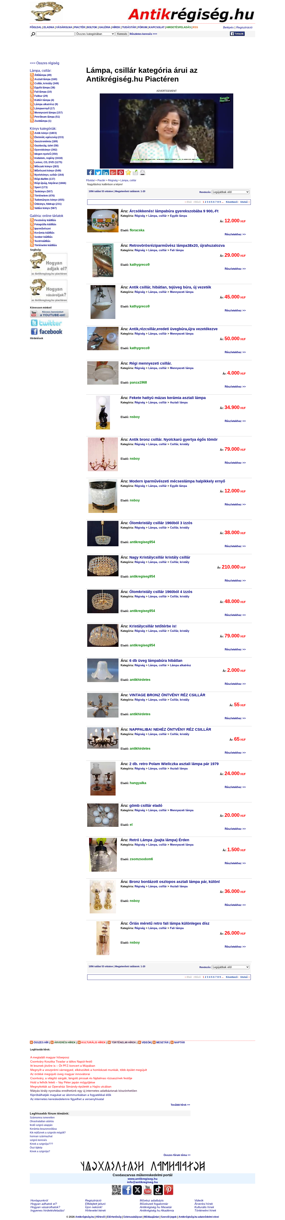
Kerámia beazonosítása (43, 1128)
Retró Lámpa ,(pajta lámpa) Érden (159, 840)
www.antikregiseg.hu (143, 1178)
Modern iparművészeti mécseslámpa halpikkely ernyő (177, 481)
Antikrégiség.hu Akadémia (157, 1210)
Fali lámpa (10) (43, 91)
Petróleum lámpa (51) (47, 116)
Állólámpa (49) (43, 75)
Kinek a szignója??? (41, 1143)
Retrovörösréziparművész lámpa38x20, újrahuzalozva (177, 245)
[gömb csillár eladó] (103, 815)
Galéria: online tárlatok (46, 216)
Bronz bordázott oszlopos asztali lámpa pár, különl (174, 882)
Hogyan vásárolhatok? (45, 1207)
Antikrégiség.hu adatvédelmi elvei (199, 1216)
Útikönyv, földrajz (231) (48, 204)
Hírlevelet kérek (95, 1210)
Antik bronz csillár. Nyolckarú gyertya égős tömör (173, 439)
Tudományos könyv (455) (49, 199)
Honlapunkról (39, 1200)
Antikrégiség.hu (85, 1216)
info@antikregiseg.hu (142, 1182)
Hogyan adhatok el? (43, 1203)
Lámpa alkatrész (180, 665)
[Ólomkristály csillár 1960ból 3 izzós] (103, 533)
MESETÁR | (163, 1042)
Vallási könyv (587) (45, 208)
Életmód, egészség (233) (49, 137)
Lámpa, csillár (128, 180)
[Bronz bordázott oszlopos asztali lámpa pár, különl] (103, 896)
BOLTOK (92, 27)
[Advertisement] (106, 46)
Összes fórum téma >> (177, 1155)
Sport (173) (41, 187)
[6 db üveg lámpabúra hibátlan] (103, 670)
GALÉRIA (105, 27)
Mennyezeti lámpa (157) (48, 112)
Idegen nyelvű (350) (46, 153)
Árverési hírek (203, 1203)
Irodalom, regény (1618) (48, 158)
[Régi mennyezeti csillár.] (103, 373)
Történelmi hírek (205, 1210)
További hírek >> (180, 1104)
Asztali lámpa (179, 402)
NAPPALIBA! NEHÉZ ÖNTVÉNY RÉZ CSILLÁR (170, 729)
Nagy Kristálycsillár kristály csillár (159, 557)
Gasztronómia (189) (46, 141)
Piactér (101, 180)
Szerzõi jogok (169, 1216)
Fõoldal (90, 180)
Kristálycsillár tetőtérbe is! (153, 626)
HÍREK (116, 27)
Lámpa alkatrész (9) (46, 104)
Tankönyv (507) (43, 191)
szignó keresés (38, 1140)
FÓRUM (142, 27)
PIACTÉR (79, 27)
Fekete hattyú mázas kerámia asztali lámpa (167, 398)
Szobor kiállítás (43, 236)
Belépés (228, 27)
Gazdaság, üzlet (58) (46, 145)
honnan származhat (41, 1136)
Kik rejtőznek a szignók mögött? (48, 1132)
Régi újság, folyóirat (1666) (50, 183)
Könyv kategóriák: (43, 128)
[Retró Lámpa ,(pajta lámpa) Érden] (103, 855)
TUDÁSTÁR (129, 27)
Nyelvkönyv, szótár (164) (49, 174)
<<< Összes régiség (44, 63)
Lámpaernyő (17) (44, 108)
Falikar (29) (41, 95)
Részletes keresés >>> (143, 34)
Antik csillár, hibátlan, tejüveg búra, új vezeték (170, 287)
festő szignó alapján (41, 1125)
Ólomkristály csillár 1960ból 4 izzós (160, 592)
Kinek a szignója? (40, 1151)
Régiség (113, 180)
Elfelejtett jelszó (95, 1203)
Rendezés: (205, 192)
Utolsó (244, 202)
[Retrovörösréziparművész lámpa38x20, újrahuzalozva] (102, 260)
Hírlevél (100, 1216)
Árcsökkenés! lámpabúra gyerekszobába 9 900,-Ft (173, 211)
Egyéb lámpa (178, 215)
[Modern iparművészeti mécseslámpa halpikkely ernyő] (102, 496)
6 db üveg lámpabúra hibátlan (155, 660)
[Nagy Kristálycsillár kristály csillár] (103, 565)
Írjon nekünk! (93, 1207)
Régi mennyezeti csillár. (150, 363)
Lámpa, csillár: (40, 70)
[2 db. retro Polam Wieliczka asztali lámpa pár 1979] (103, 779)
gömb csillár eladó (145, 805)
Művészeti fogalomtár (154, 1203)
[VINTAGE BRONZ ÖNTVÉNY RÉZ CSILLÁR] (103, 705)
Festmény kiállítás (45, 220)
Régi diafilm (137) (44, 179)
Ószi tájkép (36, 1147)
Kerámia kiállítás (44, 232)
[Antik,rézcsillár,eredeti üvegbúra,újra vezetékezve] (103, 338)
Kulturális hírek (204, 1207)
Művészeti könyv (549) (47, 170)
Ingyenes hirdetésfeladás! (47, 1210)
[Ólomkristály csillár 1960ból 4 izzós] (103, 601)
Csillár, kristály (179, 444)
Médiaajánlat (151, 1216)
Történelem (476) (44, 195)
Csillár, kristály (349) (46, 83)
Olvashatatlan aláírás (42, 1121)
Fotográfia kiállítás (45, 224)
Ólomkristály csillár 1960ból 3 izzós (160, 523)
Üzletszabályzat (132, 1216)
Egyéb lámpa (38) (44, 87)
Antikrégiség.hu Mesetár (156, 1207)
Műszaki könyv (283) (46, 166)
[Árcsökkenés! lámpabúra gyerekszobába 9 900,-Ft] (103, 220)
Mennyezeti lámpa (181, 291)
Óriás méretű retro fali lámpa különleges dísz (169, 923)
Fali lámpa (177, 250)
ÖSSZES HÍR (41, 1042)
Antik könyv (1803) (45, 133)
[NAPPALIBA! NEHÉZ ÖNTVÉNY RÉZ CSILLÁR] (103, 738)
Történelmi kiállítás (45, 245)
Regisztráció (244, 27)
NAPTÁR (179, 1042)
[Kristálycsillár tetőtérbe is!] (103, 635)
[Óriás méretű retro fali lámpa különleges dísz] (103, 938)
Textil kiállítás (42, 241)
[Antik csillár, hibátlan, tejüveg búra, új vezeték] (103, 302)
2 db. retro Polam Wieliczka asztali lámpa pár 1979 (174, 764)
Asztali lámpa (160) (45, 79)
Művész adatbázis (152, 1200)
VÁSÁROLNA (64, 27)
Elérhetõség (114, 1216)
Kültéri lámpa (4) (44, 100)
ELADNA (49, 27)
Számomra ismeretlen (42, 1117)
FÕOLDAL (36, 27)
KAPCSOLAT (156, 27)
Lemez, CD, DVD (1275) (48, 162)
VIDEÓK (146, 1042)
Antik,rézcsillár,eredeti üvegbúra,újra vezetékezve (173, 329)
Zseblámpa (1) (42, 121)
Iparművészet (42, 228)
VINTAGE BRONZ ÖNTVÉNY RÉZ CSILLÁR (167, 695)
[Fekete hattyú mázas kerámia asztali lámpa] (103, 412)
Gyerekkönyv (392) (45, 149)
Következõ (232, 202)
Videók (198, 1200)
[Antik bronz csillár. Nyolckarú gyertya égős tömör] (103, 454)
